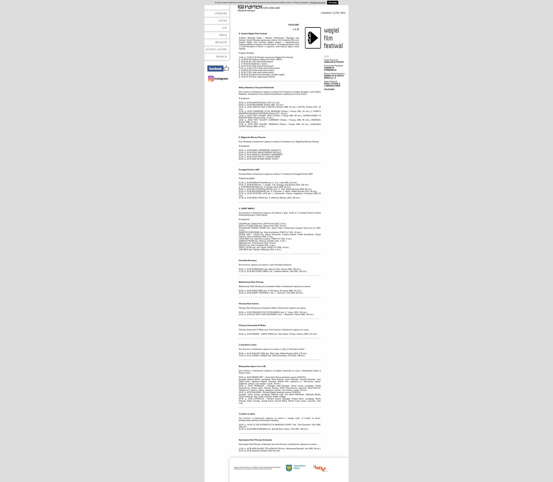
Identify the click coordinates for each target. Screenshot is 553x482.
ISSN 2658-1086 (271, 8)
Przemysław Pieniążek (333, 66)
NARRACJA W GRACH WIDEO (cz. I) (334, 77)
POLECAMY (329, 89)
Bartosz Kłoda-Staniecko (334, 74)
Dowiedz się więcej (318, 3)
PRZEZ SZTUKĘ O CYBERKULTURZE (332, 85)
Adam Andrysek (330, 81)
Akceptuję (332, 3)
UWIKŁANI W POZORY (334, 62)
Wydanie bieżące (246, 10)
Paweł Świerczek (331, 60)
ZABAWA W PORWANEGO (330, 69)
